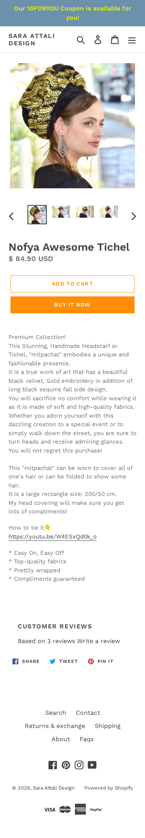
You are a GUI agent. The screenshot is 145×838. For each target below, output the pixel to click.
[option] (37, 214)
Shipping (108, 726)
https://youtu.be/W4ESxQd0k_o (53, 536)
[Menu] (131, 39)
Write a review (98, 641)
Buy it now (72, 304)
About (60, 739)
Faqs (87, 739)
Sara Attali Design (32, 39)
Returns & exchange (55, 726)
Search (55, 712)
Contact (88, 712)
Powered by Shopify (108, 788)
